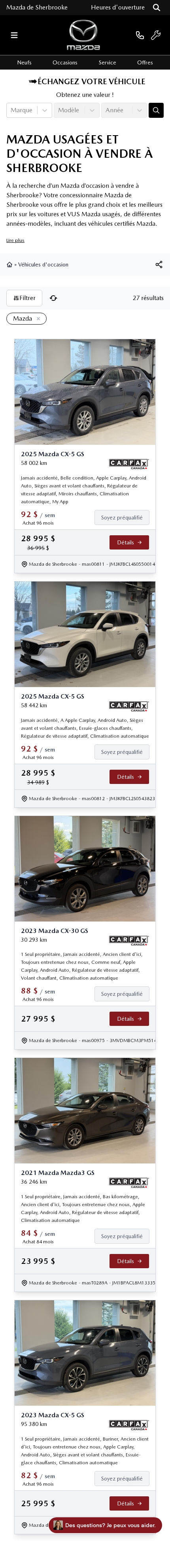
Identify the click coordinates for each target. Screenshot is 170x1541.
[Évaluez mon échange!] (156, 110)
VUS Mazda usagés (93, 214)
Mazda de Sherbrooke (37, 7)
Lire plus (15, 240)
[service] (156, 35)
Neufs (24, 62)
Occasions (65, 62)
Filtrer (27, 298)
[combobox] (11, 110)
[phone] (140, 35)
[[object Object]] (159, 264)
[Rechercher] (156, 7)
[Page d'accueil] (10, 264)
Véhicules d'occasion (43, 264)
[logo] (83, 35)
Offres (145, 62)
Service (107, 62)
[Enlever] (37, 319)
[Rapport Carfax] (129, 464)
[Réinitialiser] (53, 298)
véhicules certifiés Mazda (121, 223)
